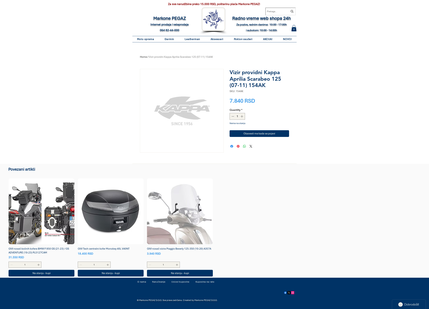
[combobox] (280, 11)
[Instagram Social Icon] (292, 292)
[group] (214, 227)
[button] (294, 28)
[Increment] (242, 116)
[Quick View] (41, 211)
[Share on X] (251, 146)
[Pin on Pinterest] (238, 146)
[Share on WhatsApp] (244, 146)
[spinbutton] (237, 116)
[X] (289, 292)
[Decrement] (232, 116)
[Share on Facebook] (232, 146)
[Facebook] (285, 292)
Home (143, 57)
